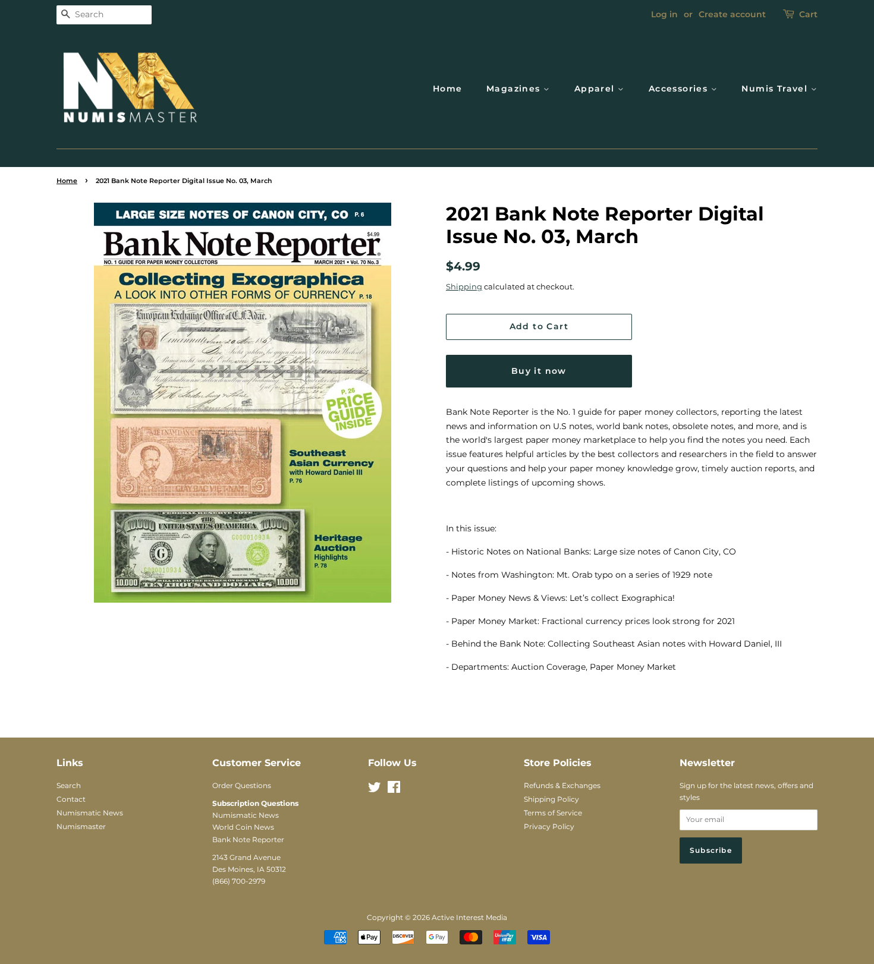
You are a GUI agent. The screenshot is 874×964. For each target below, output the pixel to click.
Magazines (514, 88)
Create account (732, 14)
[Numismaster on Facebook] (394, 789)
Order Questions (241, 785)
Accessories (680, 88)
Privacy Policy (549, 826)
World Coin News (243, 827)
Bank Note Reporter (248, 839)
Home (448, 88)
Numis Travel (775, 88)
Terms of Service (553, 812)
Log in (664, 14)
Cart (808, 14)
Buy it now (539, 371)
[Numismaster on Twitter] (374, 789)
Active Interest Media (469, 917)
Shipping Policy (551, 799)
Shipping (464, 286)
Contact (71, 799)
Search (68, 785)
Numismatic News (89, 812)
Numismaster (81, 826)
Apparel (596, 88)
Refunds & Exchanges (562, 785)
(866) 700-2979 (238, 881)
